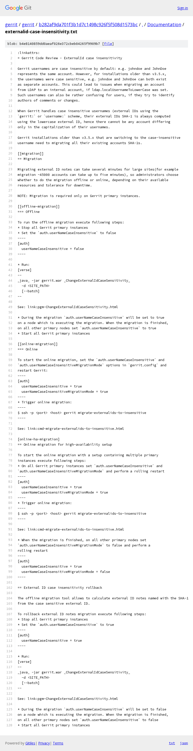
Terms (58, 743)
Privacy (44, 743)
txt (172, 743)
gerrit (11, 24)
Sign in (182, 8)
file (108, 44)
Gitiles (30, 743)
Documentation (164, 24)
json (184, 743)
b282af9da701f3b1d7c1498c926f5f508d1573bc (88, 24)
